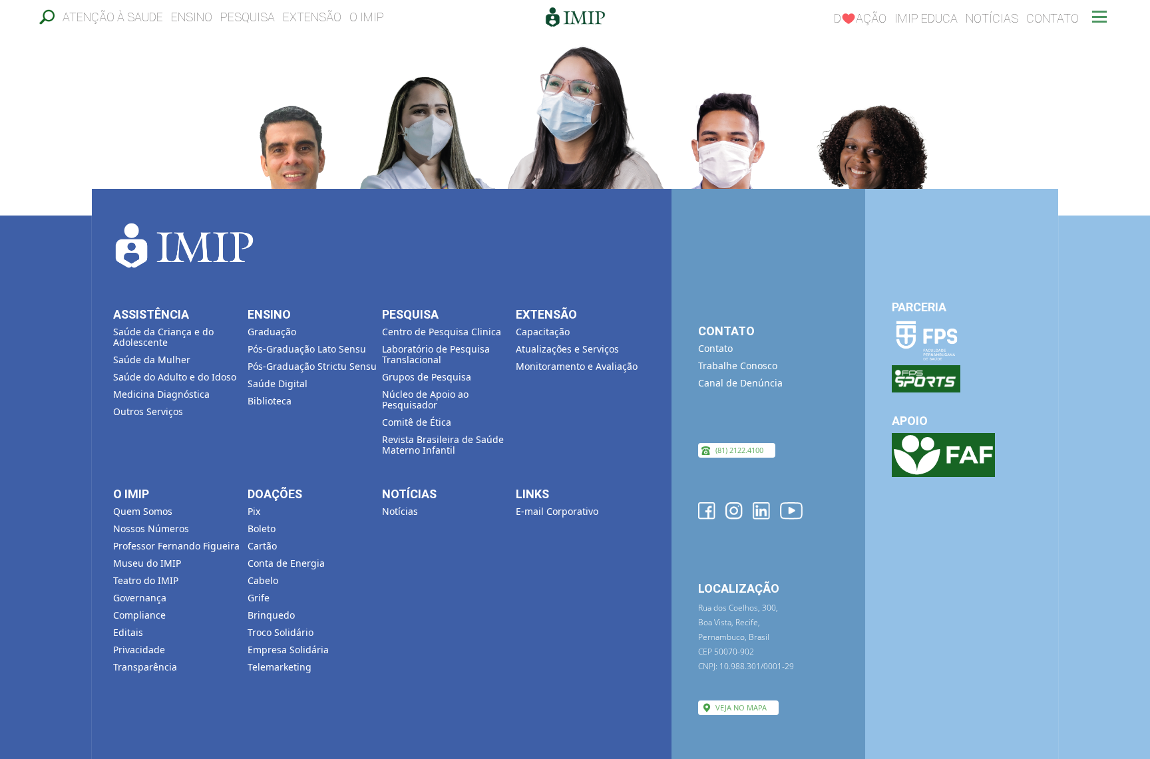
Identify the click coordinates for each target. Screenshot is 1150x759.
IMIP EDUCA (926, 18)
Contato (1052, 18)
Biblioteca (269, 400)
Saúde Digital (277, 383)
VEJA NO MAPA (741, 707)
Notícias (992, 18)
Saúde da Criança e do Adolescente (163, 337)
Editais (128, 632)
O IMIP (366, 17)
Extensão (312, 17)
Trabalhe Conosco (737, 365)
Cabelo (263, 580)
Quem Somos (142, 511)
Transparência (145, 667)
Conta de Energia (286, 563)
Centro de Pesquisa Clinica (441, 331)
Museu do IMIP (147, 563)
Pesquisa (247, 17)
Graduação (272, 331)
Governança (139, 597)
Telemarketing (279, 667)
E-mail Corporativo (557, 511)
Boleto (262, 528)
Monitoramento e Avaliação (577, 366)
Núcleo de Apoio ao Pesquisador (425, 399)
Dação (860, 18)
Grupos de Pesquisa (426, 377)
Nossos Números (151, 528)
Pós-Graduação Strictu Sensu (312, 366)
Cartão (262, 545)
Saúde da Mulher (151, 359)
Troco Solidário (280, 632)
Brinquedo (271, 615)
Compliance (139, 615)
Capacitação (543, 331)
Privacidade (139, 649)
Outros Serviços (148, 411)
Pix (254, 511)
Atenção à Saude (113, 17)
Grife (259, 597)
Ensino (191, 17)
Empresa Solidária (288, 649)
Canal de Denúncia (740, 383)
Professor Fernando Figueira (176, 545)
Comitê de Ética (416, 422)
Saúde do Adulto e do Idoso (174, 377)
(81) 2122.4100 (739, 450)
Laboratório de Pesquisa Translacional (436, 354)
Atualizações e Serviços (567, 349)
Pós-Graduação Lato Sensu (307, 349)
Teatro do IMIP (145, 580)
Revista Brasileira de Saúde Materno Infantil (443, 444)
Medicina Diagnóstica (161, 394)
